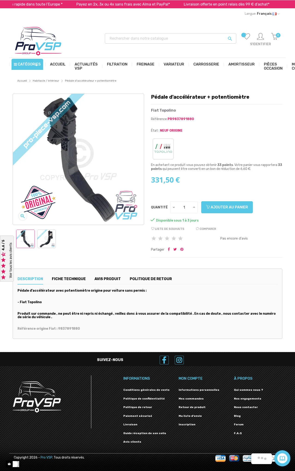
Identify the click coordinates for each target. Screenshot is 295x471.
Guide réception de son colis (144, 433)
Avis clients (132, 441)
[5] (180, 239)
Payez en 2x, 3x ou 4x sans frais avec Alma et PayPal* (110, 4)
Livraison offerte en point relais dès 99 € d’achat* (214, 4)
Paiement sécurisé (137, 416)
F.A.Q (238, 433)
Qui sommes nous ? (248, 389)
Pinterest (181, 249)
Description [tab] (30, 279)
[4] (174, 239)
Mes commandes (191, 398)
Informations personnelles (199, 389)
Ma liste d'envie (190, 416)
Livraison (130, 424)
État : (155, 131)
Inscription (187, 424)
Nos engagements (247, 398)
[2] (160, 239)
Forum (239, 424)
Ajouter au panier (229, 207)
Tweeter (175, 249)
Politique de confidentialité (144, 398)
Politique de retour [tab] (151, 279)
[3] (167, 239)
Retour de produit (192, 407)
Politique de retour (137, 407)
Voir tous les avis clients (11, 260)
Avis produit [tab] (107, 279)
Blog (237, 416)
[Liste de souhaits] (246, 39)
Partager (169, 249)
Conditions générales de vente (146, 389)
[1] (153, 239)
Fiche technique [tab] (69, 279)
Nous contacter (246, 407)
